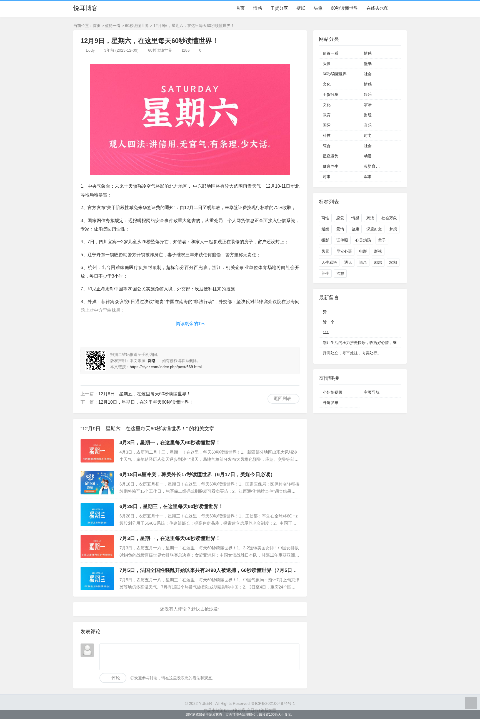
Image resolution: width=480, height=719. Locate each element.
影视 (378, 251)
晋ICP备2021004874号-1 (273, 703)
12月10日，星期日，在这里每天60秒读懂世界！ (145, 402)
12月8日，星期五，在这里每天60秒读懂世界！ (144, 393)
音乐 (368, 125)
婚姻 (325, 229)
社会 (368, 74)
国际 (327, 125)
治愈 (340, 273)
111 (326, 332)
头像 (318, 8)
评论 (115, 677)
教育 (327, 115)
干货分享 (279, 8)
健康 (355, 229)
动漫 (368, 156)
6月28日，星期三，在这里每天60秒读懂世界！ (171, 506)
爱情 (340, 229)
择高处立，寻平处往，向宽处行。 (352, 353)
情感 (257, 8)
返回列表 (282, 398)
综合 (327, 146)
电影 (363, 251)
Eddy (90, 50)
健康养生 (330, 166)
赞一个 (328, 322)
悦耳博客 (85, 8)
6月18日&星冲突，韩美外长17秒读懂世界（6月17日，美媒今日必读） (197, 474)
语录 (363, 262)
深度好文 (374, 229)
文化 (327, 84)
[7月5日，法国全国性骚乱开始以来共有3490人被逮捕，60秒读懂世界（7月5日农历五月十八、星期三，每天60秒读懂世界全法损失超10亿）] (97, 578)
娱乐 (368, 94)
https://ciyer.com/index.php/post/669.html (166, 366)
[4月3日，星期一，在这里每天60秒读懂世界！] (97, 450)
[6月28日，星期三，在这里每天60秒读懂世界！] (97, 514)
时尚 (368, 135)
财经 (368, 115)
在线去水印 (377, 8)
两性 (325, 218)
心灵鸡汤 (363, 240)
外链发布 (330, 402)
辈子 (382, 240)
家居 (368, 104)
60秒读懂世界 (344, 8)
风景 (325, 251)
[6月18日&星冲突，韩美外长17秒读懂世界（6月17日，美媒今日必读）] (97, 482)
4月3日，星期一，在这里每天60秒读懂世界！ (170, 442)
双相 (393, 262)
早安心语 (344, 251)
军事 (368, 176)
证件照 (342, 240)
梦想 (393, 229)
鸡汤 (370, 218)
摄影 (325, 240)
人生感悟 (329, 262)
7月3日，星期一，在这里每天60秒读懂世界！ (170, 538)
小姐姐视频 (332, 392)
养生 (325, 273)
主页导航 (371, 392)
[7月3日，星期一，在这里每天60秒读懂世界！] (97, 546)
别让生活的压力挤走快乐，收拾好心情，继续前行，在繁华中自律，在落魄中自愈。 (395, 342)
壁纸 (300, 8)
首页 (240, 8)
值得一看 (113, 25)
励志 (378, 262)
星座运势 (330, 156)
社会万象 (389, 218)
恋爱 (340, 218)
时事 (327, 176)
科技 (327, 135)
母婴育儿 (371, 166)
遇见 (348, 262)
